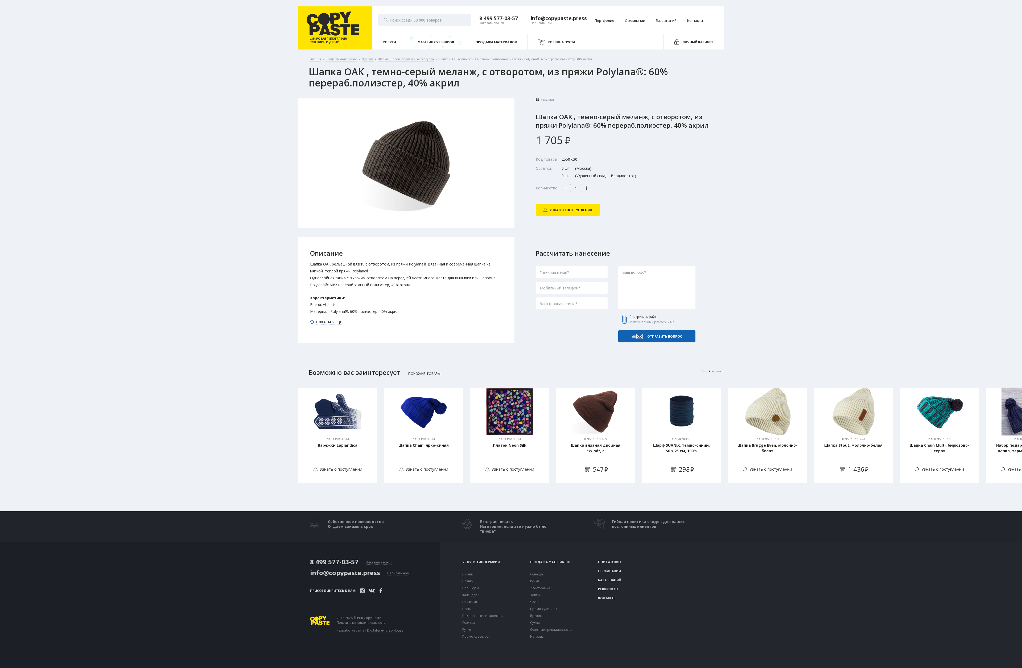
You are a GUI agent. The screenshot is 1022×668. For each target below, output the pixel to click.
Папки (467, 609)
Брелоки (536, 616)
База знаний (609, 580)
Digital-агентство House (385, 630)
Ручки (466, 630)
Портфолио (609, 562)
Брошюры (470, 588)
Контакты (607, 598)
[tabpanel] (337, 435)
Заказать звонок (379, 563)
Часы (534, 602)
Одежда (468, 623)
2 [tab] (713, 371)
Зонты (535, 595)
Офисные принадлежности (551, 630)
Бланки (467, 581)
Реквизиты (608, 589)
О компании (609, 571)
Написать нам (398, 573)
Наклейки (469, 602)
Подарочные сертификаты (482, 616)
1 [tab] (709, 371)
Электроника (540, 588)
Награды (537, 636)
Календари (470, 595)
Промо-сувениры (475, 636)
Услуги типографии (481, 562)
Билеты (467, 574)
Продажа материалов (550, 562)
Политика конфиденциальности (361, 623)
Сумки (535, 623)
